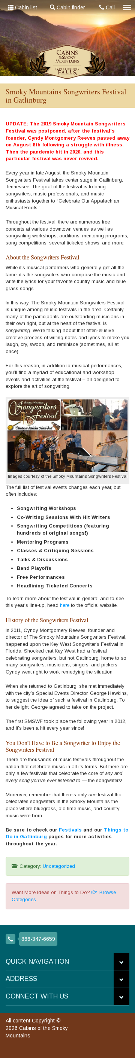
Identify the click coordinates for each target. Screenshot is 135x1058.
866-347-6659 (38, 939)
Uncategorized (59, 866)
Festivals (70, 830)
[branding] (67, 61)
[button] (121, 961)
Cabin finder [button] (70, 7)
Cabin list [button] (25, 7)
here (64, 605)
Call (109, 7)
